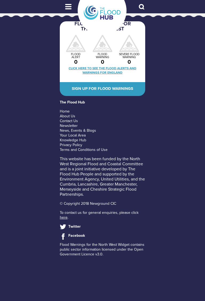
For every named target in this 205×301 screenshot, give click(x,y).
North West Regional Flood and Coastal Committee (101, 161)
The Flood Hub (102, 13)
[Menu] (68, 6)
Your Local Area (73, 135)
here (64, 217)
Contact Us (69, 121)
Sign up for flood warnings (102, 88)
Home (65, 111)
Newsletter (69, 125)
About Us (67, 116)
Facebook (76, 235)
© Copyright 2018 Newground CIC (88, 203)
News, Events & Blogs (78, 130)
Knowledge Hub (73, 140)
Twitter (74, 226)
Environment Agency (79, 179)
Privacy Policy (71, 145)
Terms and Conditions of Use (84, 149)
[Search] (142, 7)
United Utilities (115, 179)
